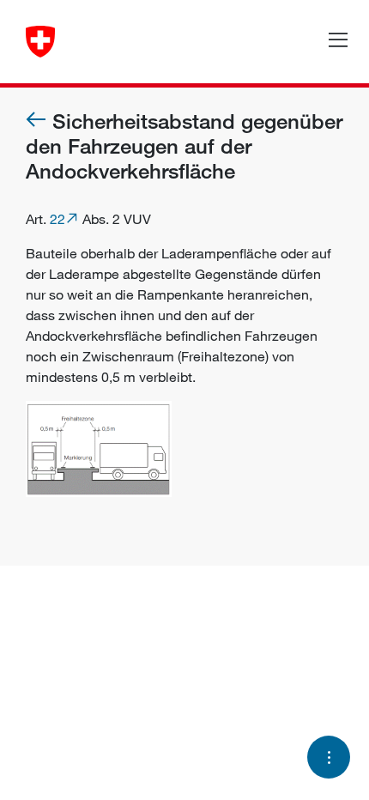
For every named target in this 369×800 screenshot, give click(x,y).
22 (57, 218)
